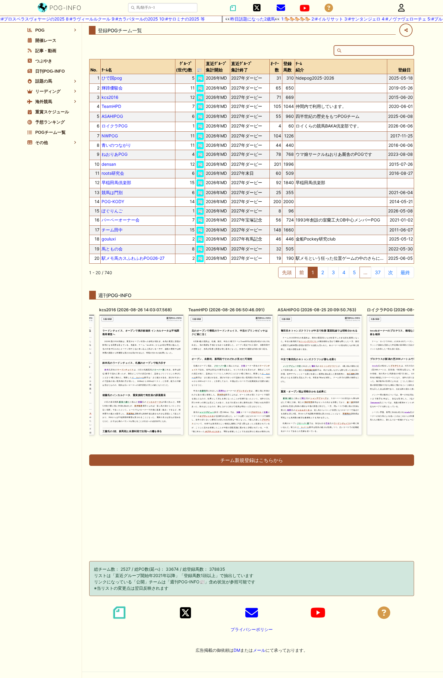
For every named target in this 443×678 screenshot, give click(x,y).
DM (237, 650)
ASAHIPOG (112, 116)
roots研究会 (113, 173)
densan (109, 164)
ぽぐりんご (112, 210)
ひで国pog (112, 77)
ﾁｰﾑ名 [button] (107, 69)
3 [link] (333, 272)
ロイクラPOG (114, 125)
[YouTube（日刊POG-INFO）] (304, 8)
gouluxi (109, 238)
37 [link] (378, 272)
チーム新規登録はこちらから (251, 460)
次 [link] (390, 272)
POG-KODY (113, 201)
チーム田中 (112, 229)
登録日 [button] (404, 69)
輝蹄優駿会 (112, 87)
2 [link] (322, 272)
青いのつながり (116, 145)
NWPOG (110, 135)
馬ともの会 (112, 248)
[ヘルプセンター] (329, 8)
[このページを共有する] (406, 30)
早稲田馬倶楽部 (116, 182)
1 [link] (313, 272)
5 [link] (354, 272)
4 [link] (343, 272)
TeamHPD (111, 106)
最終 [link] (405, 272)
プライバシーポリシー (252, 629)
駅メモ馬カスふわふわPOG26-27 (133, 258)
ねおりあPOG (114, 154)
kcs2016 (110, 97)
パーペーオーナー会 (121, 219)
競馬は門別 (112, 192)
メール (259, 650)
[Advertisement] (251, 511)
